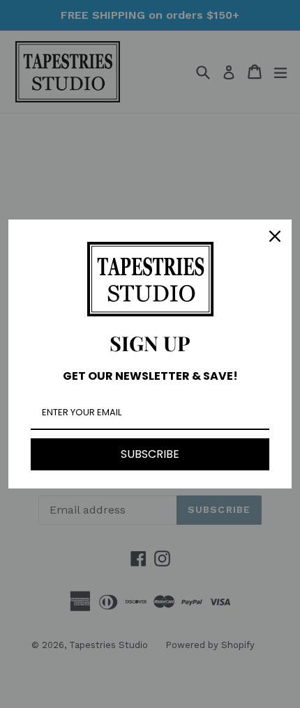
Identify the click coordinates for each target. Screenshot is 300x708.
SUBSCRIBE (150, 454)
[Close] (275, 236)
